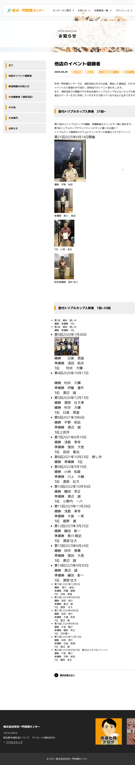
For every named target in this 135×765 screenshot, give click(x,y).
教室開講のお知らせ (19, 86)
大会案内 (13, 117)
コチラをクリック (121, 132)
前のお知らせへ (67, 675)
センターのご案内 (62, 10)
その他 (12, 107)
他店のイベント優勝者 (20, 75)
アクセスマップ (14, 742)
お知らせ (82, 10)
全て (11, 65)
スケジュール (122, 10)
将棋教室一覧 (101, 10)
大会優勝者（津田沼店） (21, 96)
